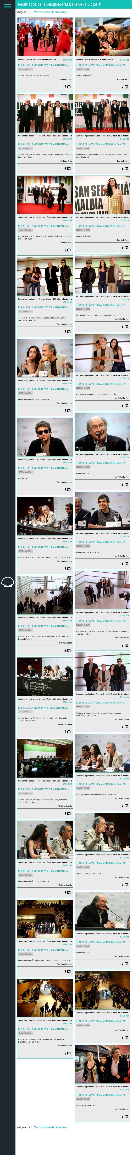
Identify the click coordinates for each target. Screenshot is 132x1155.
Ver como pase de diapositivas (50, 12)
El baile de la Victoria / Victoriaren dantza (43, 65)
